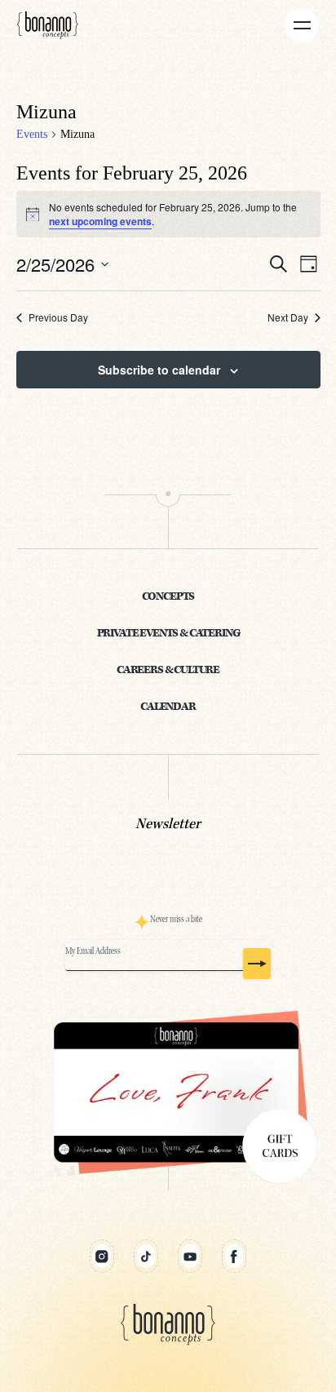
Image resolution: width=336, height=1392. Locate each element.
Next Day (287, 317)
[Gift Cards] (168, 1093)
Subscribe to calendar (159, 369)
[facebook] (234, 1256)
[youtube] (190, 1256)
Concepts (168, 597)
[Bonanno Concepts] (47, 25)
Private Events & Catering (168, 633)
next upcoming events (100, 221)
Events (31, 134)
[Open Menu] (302, 25)
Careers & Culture (168, 670)
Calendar (168, 707)
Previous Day (58, 317)
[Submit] (257, 963)
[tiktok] (146, 1256)
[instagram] (102, 1256)
